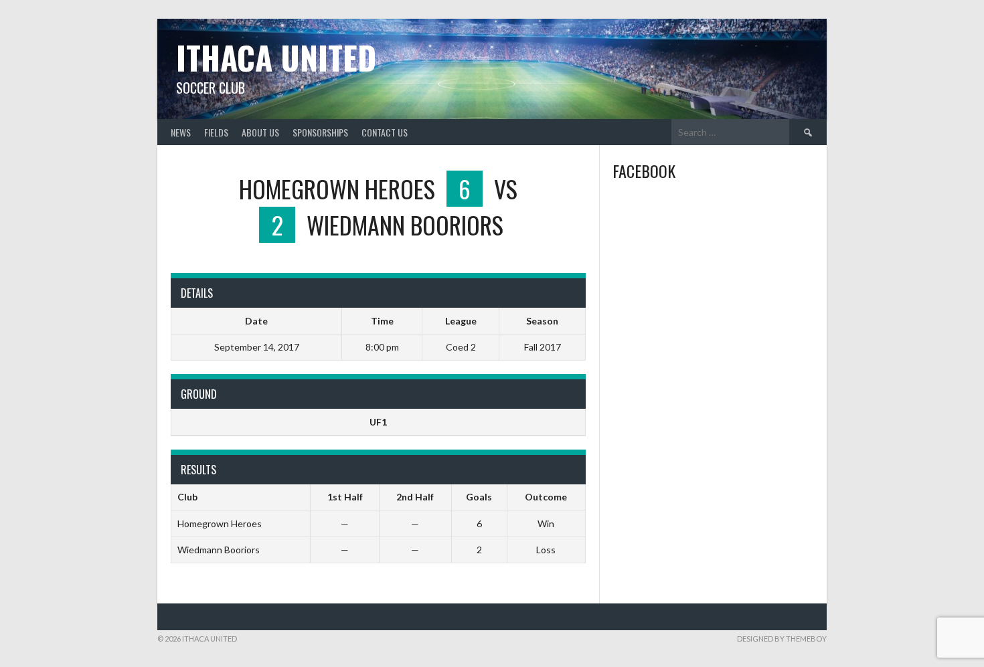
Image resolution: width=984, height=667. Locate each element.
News (181, 132)
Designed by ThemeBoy (782, 638)
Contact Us (384, 132)
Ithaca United (276, 57)
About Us (260, 132)
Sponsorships (320, 132)
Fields (216, 132)
